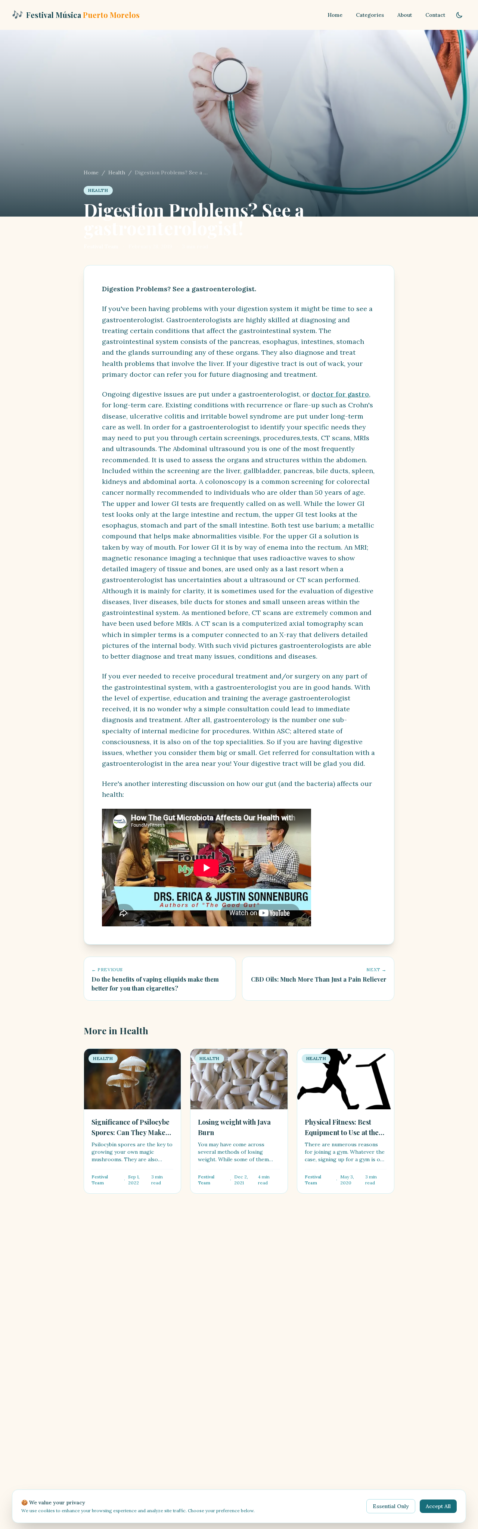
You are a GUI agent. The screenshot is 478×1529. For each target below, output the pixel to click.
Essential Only (391, 1506)
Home (335, 15)
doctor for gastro (340, 394)
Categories (370, 15)
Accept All (438, 1506)
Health (116, 172)
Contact (435, 15)
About (404, 15)
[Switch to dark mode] (459, 15)
